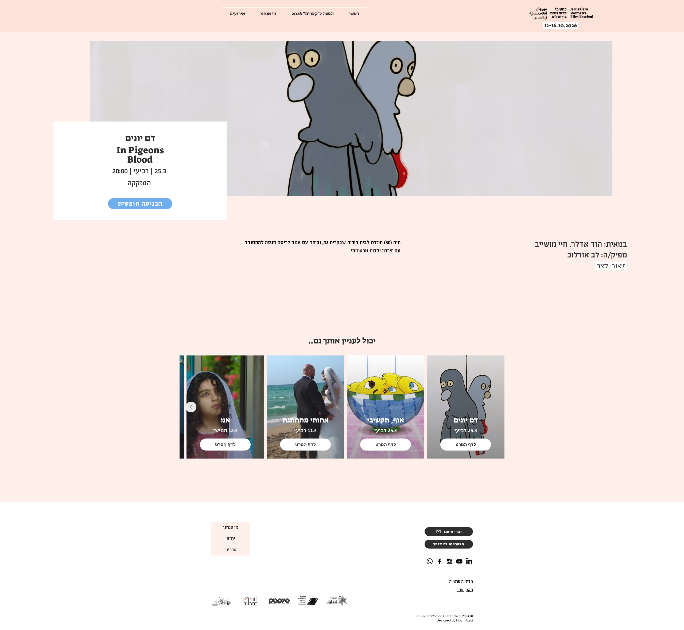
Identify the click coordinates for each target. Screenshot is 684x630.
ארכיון (230, 550)
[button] (449, 544)
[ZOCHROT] (459, 561)
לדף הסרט (466, 444)
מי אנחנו (230, 527)
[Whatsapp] (429, 561)
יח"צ (231, 538)
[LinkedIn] (469, 561)
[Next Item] (191, 407)
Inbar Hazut (464, 620)
